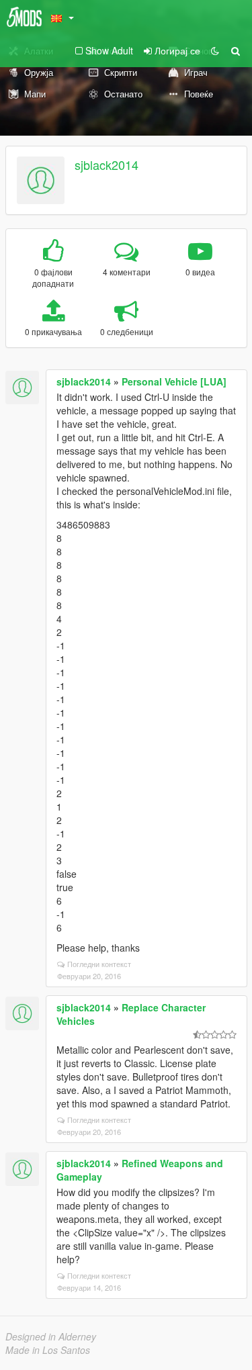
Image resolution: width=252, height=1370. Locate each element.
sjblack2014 (106, 164)
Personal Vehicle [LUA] (174, 381)
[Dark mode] (215, 50)
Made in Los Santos (47, 1350)
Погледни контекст (99, 963)
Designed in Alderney (50, 1336)
